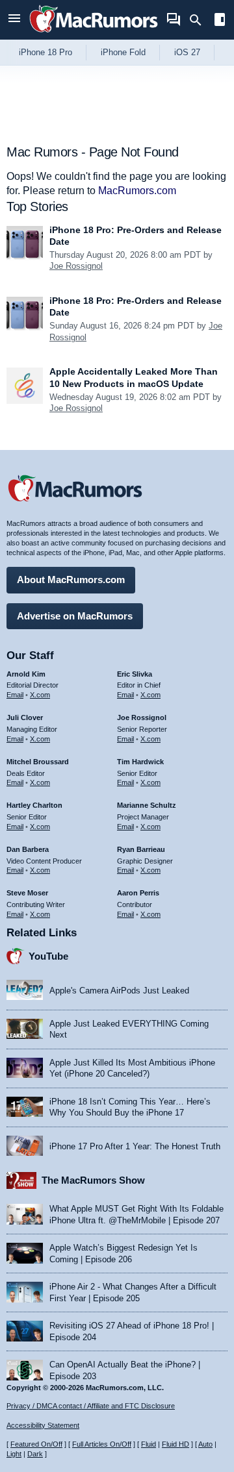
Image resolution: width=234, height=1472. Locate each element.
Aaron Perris (138, 893)
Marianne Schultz (146, 805)
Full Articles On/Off (101, 1444)
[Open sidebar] (220, 21)
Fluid (148, 1444)
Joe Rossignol (76, 266)
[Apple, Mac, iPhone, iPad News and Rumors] (94, 34)
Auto (205, 1444)
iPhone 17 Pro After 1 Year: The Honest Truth (134, 1146)
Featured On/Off (36, 1444)
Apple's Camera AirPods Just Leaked (119, 990)
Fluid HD (175, 1444)
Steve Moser (27, 893)
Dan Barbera (27, 849)
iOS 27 (187, 52)
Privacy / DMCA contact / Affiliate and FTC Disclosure (90, 1406)
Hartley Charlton (34, 805)
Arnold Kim (26, 674)
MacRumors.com (137, 190)
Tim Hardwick (140, 762)
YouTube (48, 956)
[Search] (200, 20)
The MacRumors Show (93, 1180)
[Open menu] (14, 20)
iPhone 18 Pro (45, 52)
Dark (35, 1454)
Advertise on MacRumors (75, 615)
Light (13, 1454)
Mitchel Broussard (37, 762)
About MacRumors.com (71, 579)
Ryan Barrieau (141, 849)
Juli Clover (24, 717)
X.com (40, 695)
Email (14, 695)
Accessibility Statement (42, 1425)
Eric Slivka (134, 674)
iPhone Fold (123, 52)
